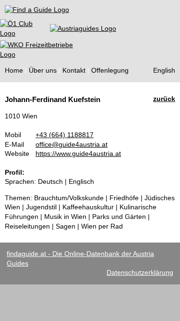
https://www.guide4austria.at (78, 153)
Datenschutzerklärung (140, 272)
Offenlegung (110, 70)
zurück (164, 99)
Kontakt (73, 70)
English (164, 70)
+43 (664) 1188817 (65, 135)
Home (14, 70)
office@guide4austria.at (72, 144)
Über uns (43, 70)
